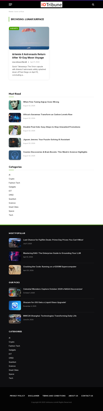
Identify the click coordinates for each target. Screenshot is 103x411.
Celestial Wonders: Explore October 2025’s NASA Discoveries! (52, 289)
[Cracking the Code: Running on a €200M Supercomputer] (15, 269)
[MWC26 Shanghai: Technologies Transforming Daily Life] (15, 319)
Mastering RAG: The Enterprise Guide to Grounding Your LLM (52, 253)
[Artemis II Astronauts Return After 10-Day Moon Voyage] (29, 38)
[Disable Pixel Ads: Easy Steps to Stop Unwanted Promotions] (15, 130)
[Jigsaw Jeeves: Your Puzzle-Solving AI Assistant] (15, 142)
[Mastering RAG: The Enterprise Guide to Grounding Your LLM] (15, 256)
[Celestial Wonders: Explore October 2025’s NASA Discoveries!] (15, 292)
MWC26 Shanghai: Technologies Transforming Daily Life (49, 316)
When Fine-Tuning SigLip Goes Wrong (41, 102)
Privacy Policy (17, 396)
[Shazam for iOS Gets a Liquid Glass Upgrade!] (15, 305)
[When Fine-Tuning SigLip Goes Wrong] (15, 105)
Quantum (12, 199)
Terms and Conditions (54, 396)
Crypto (11, 179)
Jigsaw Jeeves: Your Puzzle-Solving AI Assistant (46, 139)
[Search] (93, 4)
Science (12, 203)
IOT (10, 191)
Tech (11, 215)
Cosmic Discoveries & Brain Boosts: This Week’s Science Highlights (55, 152)
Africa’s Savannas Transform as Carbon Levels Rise (47, 114)
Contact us (87, 396)
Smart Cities (13, 207)
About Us (73, 396)
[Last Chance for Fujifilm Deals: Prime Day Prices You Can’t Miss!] (15, 243)
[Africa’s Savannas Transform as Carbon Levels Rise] (15, 117)
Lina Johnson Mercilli (19, 62)
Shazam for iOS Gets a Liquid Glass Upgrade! (44, 302)
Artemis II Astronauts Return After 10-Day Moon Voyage (28, 56)
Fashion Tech (14, 183)
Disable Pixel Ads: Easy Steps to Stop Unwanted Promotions (51, 127)
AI (9, 175)
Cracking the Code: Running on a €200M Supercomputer (49, 266)
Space (11, 211)
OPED (11, 195)
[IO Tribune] (51, 4)
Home (11, 11)
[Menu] (10, 4)
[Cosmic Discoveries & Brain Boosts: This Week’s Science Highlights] (15, 155)
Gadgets (14, 28)
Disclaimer (33, 396)
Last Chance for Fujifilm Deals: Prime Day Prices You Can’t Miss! (53, 240)
